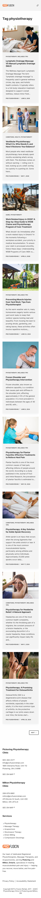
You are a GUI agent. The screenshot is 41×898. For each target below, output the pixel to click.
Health (17, 137)
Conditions (10, 137)
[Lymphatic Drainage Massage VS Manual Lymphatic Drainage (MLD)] (21, 38)
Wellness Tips (23, 56)
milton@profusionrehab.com (14, 796)
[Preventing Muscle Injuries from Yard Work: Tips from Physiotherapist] (21, 277)
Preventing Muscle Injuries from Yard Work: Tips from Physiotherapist (18, 302)
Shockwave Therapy (12, 832)
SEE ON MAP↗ (9, 774)
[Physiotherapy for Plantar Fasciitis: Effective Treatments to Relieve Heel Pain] (21, 430)
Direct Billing (9, 835)
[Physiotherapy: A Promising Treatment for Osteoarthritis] (21, 665)
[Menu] (38, 5)
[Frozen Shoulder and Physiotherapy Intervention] (21, 355)
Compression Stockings (14, 838)
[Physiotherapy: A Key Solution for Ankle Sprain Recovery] (21, 505)
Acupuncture (9, 829)
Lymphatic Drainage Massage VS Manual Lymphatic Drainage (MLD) (20, 63)
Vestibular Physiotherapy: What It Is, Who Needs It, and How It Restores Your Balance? (20, 144)
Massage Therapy (11, 826)
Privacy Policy (8, 881)
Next (33, 732)
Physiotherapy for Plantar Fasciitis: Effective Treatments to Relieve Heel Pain (20, 455)
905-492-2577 (9, 760)
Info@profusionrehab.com (13, 763)
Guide (8, 215)
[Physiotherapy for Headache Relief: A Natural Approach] (21, 585)
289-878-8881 (9, 793)
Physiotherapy (11, 56)
